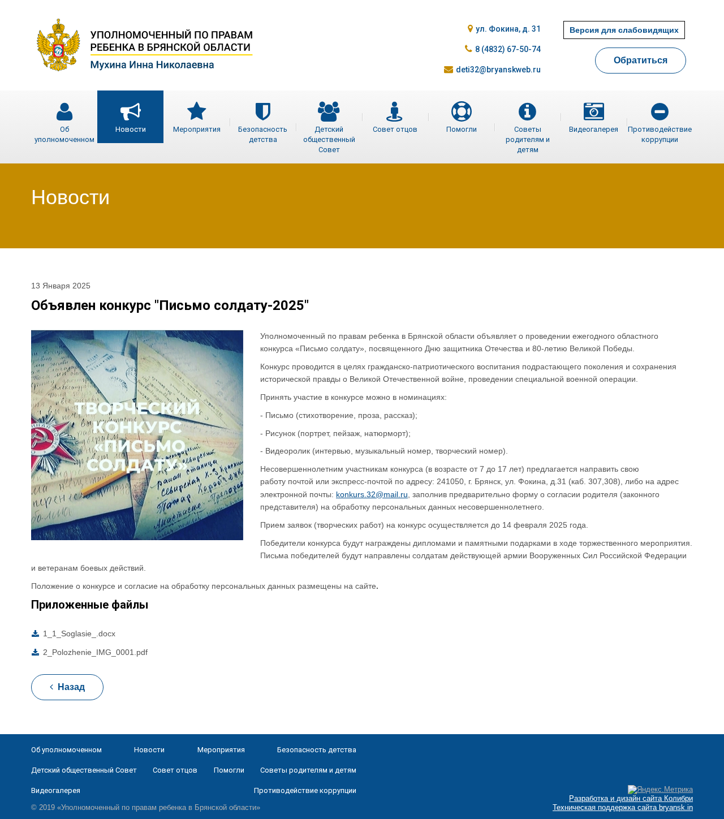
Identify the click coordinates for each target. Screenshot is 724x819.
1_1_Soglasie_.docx (79, 633)
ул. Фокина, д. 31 (508, 28)
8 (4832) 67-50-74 (507, 49)
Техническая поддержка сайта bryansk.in (623, 807)
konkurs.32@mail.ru (372, 494)
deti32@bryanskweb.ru (498, 69)
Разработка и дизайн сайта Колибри (631, 798)
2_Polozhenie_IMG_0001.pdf (95, 652)
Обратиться (640, 60)
